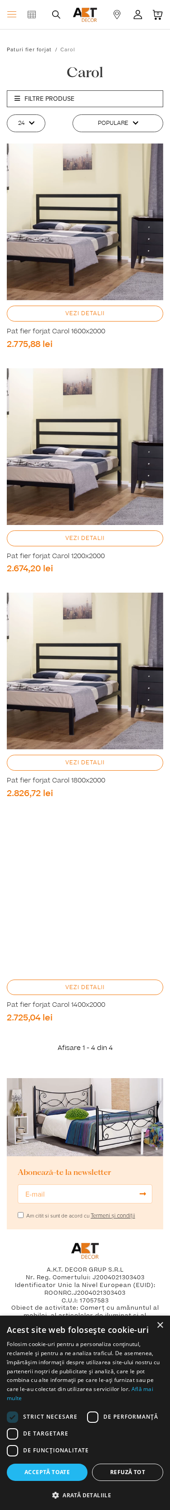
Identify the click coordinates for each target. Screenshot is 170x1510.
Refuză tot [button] (127, 1472)
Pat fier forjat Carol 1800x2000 (56, 780)
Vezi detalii (85, 313)
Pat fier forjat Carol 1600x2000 (56, 331)
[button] (85, 1495)
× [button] (159, 1325)
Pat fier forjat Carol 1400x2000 (56, 1005)
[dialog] (85, 1413)
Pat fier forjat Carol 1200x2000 (56, 556)
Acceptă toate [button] (47, 1472)
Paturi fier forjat (29, 49)
